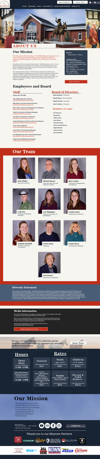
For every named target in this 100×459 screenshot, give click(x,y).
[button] (90, 2)
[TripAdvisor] (47, 425)
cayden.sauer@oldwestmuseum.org (23, 324)
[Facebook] (53, 425)
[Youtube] (41, 425)
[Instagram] (59, 425)
